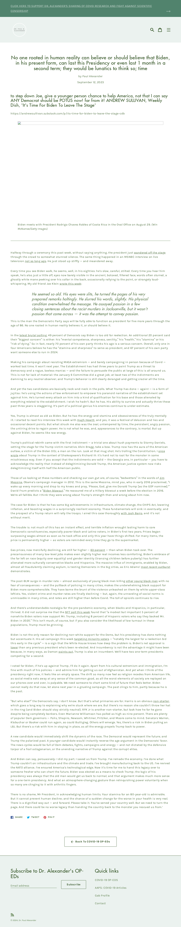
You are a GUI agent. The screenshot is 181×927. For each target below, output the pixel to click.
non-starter (161, 701)
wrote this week (70, 283)
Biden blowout (53, 490)
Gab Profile (102, 895)
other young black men (142, 581)
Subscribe (74, 884)
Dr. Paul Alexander (27, 920)
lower (14, 647)
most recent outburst (155, 567)
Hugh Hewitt (86, 420)
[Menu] (169, 30)
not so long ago (35, 261)
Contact (100, 903)
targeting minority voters (91, 639)
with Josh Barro (131, 513)
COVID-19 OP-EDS (106, 880)
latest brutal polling (33, 335)
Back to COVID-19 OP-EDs (92, 841)
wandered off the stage (150, 252)
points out (66, 651)
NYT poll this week (77, 612)
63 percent (97, 550)
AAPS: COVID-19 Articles (111, 887)
